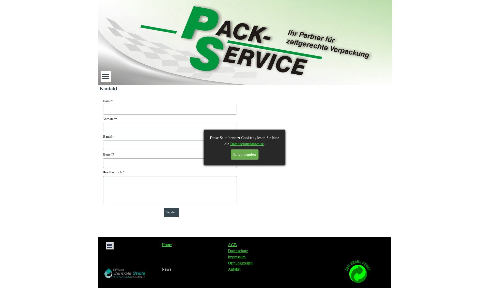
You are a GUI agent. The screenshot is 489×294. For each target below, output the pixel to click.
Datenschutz (238, 251)
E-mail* (108, 136)
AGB (232, 245)
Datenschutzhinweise (247, 144)
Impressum (237, 257)
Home (167, 245)
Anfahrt (234, 269)
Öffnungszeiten (240, 263)
